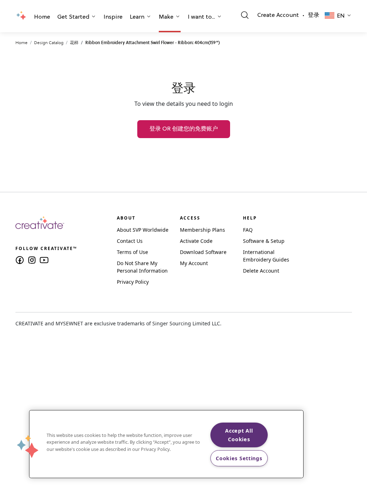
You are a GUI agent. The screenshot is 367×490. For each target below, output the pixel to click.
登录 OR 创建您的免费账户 (183, 129)
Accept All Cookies (239, 434)
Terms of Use (132, 252)
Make (166, 17)
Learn (137, 17)
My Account (194, 263)
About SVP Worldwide (142, 229)
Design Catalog (48, 42)
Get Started (73, 17)
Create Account (278, 15)
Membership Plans (202, 229)
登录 (313, 15)
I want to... (201, 17)
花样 (74, 42)
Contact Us (130, 240)
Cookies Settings (239, 458)
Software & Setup (264, 240)
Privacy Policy (133, 281)
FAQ (248, 229)
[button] (42, 18)
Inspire (113, 17)
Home (42, 17)
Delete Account (261, 270)
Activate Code (196, 240)
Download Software (203, 252)
